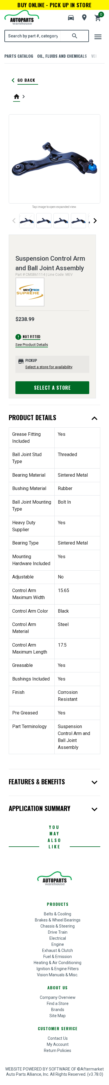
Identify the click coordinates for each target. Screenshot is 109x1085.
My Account (58, 1044)
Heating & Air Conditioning (57, 962)
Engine (57, 944)
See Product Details (31, 344)
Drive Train (57, 932)
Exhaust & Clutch (57, 950)
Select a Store (52, 387)
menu (98, 36)
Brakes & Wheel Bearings (58, 920)
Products (58, 904)
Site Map (57, 1015)
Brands (57, 1009)
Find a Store (58, 1003)
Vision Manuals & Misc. (57, 974)
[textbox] (33, 35)
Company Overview (58, 997)
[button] (71, 18)
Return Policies (57, 1050)
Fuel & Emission (57, 956)
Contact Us (58, 1038)
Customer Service (58, 1028)
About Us (57, 987)
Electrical (57, 938)
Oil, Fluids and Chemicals (62, 56)
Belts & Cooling (57, 914)
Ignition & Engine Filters (58, 968)
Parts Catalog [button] (18, 56)
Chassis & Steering (57, 926)
